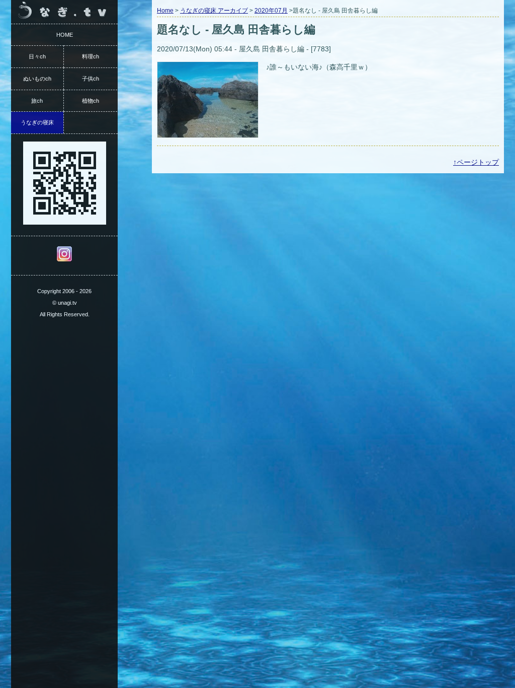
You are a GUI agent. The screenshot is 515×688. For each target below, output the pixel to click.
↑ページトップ (476, 162)
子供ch (90, 79)
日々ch (37, 56)
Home (165, 10)
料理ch (90, 56)
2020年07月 (271, 10)
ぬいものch (37, 79)
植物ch (90, 101)
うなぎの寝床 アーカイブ (214, 10)
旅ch (37, 101)
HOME (64, 35)
